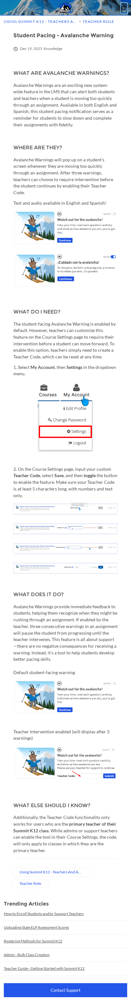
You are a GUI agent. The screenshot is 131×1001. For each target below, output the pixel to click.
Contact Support (65, 990)
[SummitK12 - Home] (65, 8)
